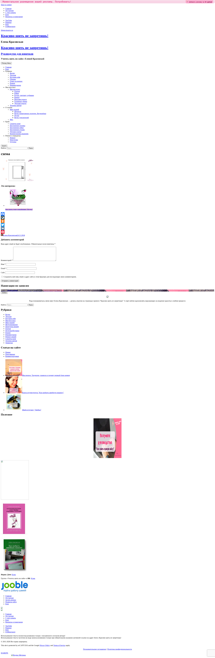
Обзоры (13, 79)
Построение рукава (17, 130)
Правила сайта (11, 602)
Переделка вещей (12, 327)
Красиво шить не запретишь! (24, 36)
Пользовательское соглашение (94, 649)
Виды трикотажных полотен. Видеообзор (30, 114)
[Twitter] (107, 225)
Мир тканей (14, 109)
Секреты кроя (15, 124)
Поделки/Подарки (12, 331)
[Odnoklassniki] (107, 221)
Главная (8, 9)
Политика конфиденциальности (119, 649)
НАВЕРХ (4, 653)
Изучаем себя (15, 77)
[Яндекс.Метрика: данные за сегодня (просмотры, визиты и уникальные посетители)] (18, 655)
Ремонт (12, 138)
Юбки (16, 93)
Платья (17, 91)
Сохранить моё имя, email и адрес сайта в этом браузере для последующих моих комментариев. (40, 277)
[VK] (107, 228)
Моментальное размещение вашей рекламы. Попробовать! (37, 1)
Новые (8, 352)
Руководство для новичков (17, 53)
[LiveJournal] (107, 217)
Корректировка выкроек (19, 134)
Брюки (16, 97)
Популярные (10, 354)
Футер (16, 116)
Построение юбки (17, 128)
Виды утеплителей (21, 118)
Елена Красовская (10, 235)
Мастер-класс (15, 89)
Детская (13, 75)
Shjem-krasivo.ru (7, 30)
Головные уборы (20, 101)
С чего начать (10, 13)
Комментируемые (12, 356)
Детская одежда (20, 103)
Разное (12, 83)
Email (3, 268)
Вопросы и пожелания (14, 17)
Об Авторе (9, 11)
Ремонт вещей (10, 337)
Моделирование (11, 325)
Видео (12, 73)
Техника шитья (15, 105)
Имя (3, 264)
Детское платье (15, 132)
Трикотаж (9, 343)
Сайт (3, 272)
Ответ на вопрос (16, 81)
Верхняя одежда (20, 99)
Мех (11, 120)
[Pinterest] (107, 232)
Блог (7, 15)
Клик (14, 575)
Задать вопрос (10, 600)
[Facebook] (107, 214)
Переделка (14, 140)
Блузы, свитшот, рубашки (24, 95)
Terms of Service (59, 645)
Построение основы (17, 126)
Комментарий (7, 260)
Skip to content (6, 5)
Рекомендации (15, 85)
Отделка (13, 142)
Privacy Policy (45, 645)
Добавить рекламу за (200, 2)
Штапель (17, 111)
